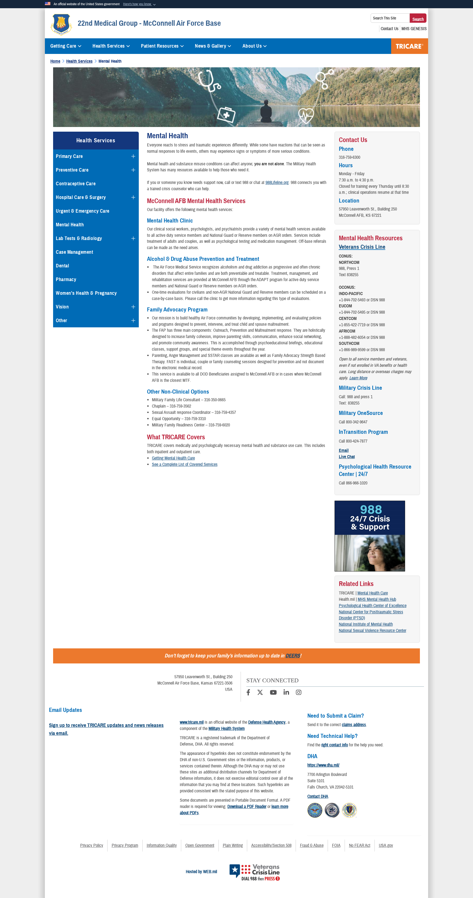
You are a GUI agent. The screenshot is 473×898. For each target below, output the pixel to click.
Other (61, 320)
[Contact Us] (390, 28)
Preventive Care (72, 170)
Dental (62, 266)
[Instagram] (298, 693)
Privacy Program (125, 845)
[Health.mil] (332, 809)
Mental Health (70, 225)
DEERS (292, 655)
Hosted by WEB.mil (201, 871)
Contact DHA (317, 796)
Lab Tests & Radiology (79, 238)
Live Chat (347, 457)
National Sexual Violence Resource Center (372, 630)
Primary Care (69, 156)
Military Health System (227, 728)
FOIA (336, 845)
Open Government (199, 845)
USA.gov (386, 845)
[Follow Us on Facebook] (248, 693)
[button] (140, 4)
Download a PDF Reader (246, 806)
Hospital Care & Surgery (81, 197)
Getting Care (63, 46)
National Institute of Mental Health (366, 624)
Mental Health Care (372, 593)
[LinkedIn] (286, 693)
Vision (62, 307)
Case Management (74, 252)
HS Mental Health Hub (378, 599)
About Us (252, 46)
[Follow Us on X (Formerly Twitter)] (260, 693)
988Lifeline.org (277, 182)
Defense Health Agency (266, 722)
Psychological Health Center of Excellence (372, 605)
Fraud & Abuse (312, 845)
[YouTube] (273, 693)
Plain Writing (233, 845)
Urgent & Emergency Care (82, 211)
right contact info (334, 745)
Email (344, 450)
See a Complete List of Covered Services (185, 464)
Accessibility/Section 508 (271, 845)
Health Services (109, 46)
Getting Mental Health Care (173, 458)
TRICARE (409, 46)
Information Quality (162, 845)
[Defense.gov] (314, 809)
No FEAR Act (359, 845)
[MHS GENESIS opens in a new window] (414, 28)
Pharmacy (66, 279)
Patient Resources (160, 46)
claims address (354, 724)
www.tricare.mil (192, 722)
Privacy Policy (91, 845)
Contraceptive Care (76, 184)
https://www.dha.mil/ (323, 765)
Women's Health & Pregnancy (86, 293)
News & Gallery (210, 46)
